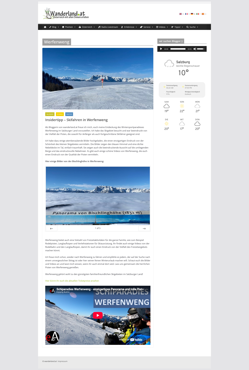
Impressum (62, 361)
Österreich (87, 27)
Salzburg (49, 114)
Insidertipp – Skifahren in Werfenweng (76, 119)
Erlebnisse (129, 27)
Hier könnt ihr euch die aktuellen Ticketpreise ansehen (72, 280)
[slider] (177, 49)
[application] (182, 49)
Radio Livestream (109, 27)
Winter (69, 114)
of (97, 228)
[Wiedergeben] (161, 48)
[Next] (144, 228)
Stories (60, 114)
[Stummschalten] (194, 48)
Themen (69, 27)
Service (147, 27)
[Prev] (51, 228)
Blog (54, 27)
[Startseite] (45, 27)
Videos (162, 27)
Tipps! (177, 27)
